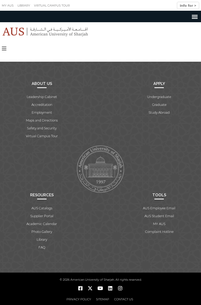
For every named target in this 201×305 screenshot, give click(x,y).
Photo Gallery (41, 232)
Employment (42, 112)
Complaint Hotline (159, 232)
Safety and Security (42, 128)
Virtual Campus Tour (52, 5)
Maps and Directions (42, 120)
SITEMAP (102, 299)
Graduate (159, 105)
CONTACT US (123, 299)
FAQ (41, 247)
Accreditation (41, 105)
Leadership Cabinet (42, 97)
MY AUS (8, 5)
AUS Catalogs (41, 208)
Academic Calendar (41, 224)
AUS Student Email (159, 216)
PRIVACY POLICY (78, 299)
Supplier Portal (41, 216)
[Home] (44, 31)
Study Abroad (159, 112)
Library (24, 5)
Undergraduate (159, 97)
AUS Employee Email (159, 208)
